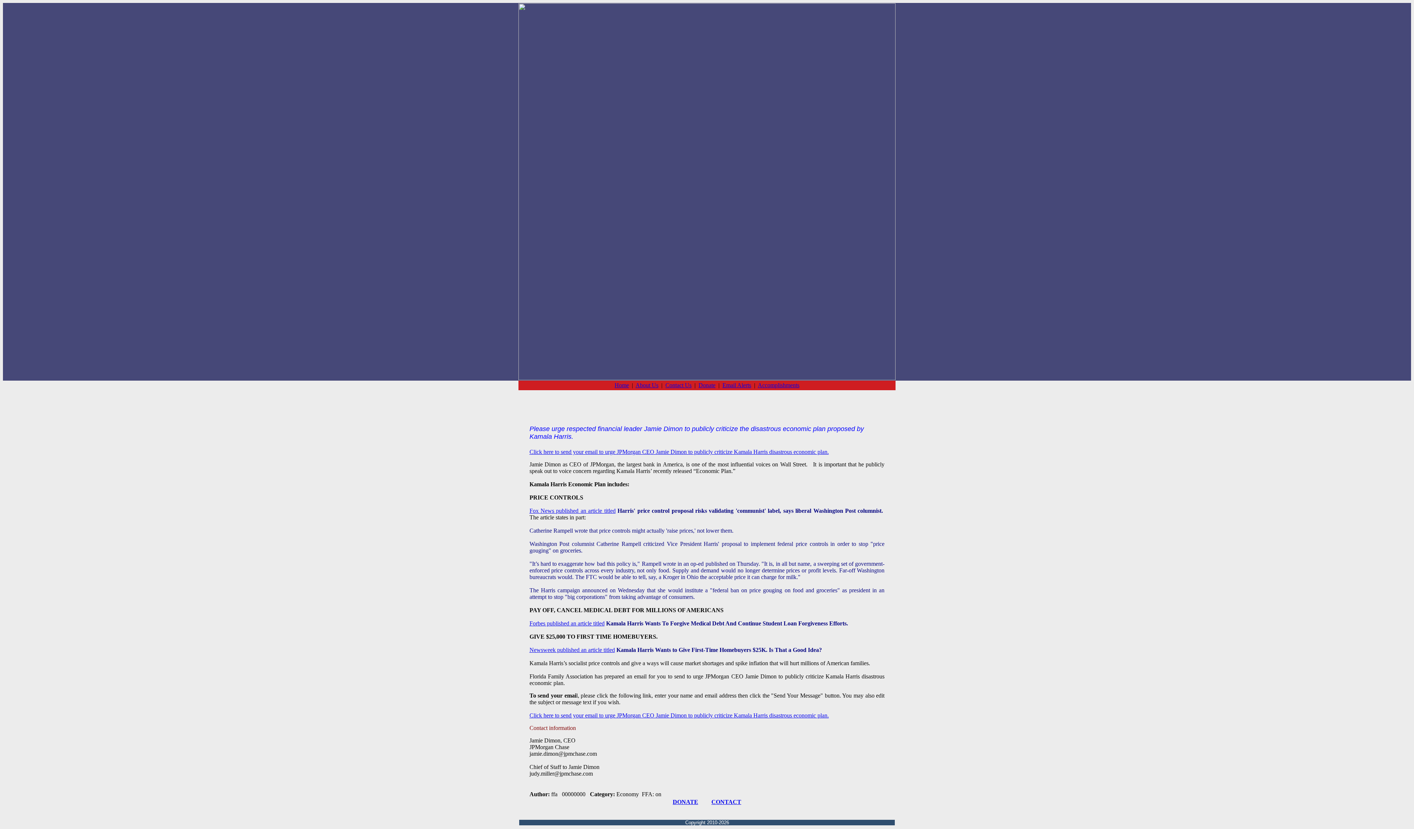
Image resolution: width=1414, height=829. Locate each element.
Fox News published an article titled (573, 511)
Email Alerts (736, 385)
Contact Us (678, 385)
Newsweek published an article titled (572, 650)
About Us (647, 385)
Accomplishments (778, 385)
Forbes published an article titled (567, 623)
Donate (707, 385)
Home (622, 385)
